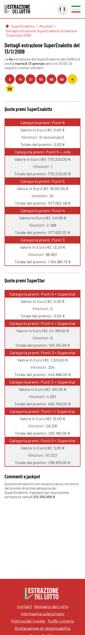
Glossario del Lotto (51, 606)
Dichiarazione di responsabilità (42, 628)
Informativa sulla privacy (42, 613)
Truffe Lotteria (60, 620)
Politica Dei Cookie (28, 620)
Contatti (24, 606)
